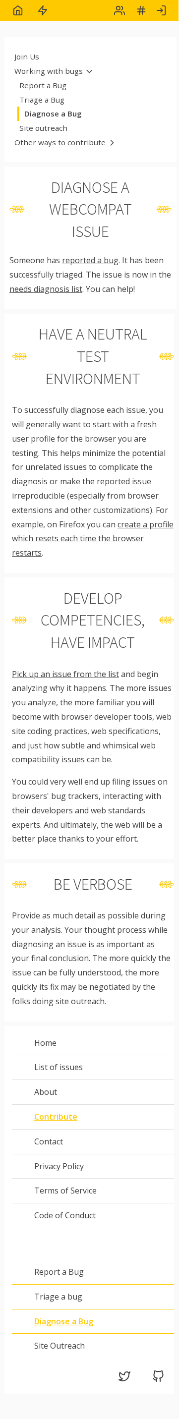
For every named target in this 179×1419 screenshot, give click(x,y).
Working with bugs (48, 71)
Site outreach (43, 128)
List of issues (58, 1067)
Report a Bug (42, 85)
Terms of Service (65, 1190)
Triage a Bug (41, 100)
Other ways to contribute (60, 142)
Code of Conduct (65, 1215)
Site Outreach (59, 1345)
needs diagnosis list (45, 289)
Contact (48, 1141)
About (45, 1091)
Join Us (26, 56)
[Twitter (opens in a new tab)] (124, 1379)
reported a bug (90, 260)
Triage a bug (58, 1296)
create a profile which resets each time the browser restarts (93, 539)
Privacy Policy (59, 1166)
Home (45, 1042)
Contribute (55, 1116)
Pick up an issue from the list (65, 674)
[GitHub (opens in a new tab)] (158, 1379)
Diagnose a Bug (53, 113)
